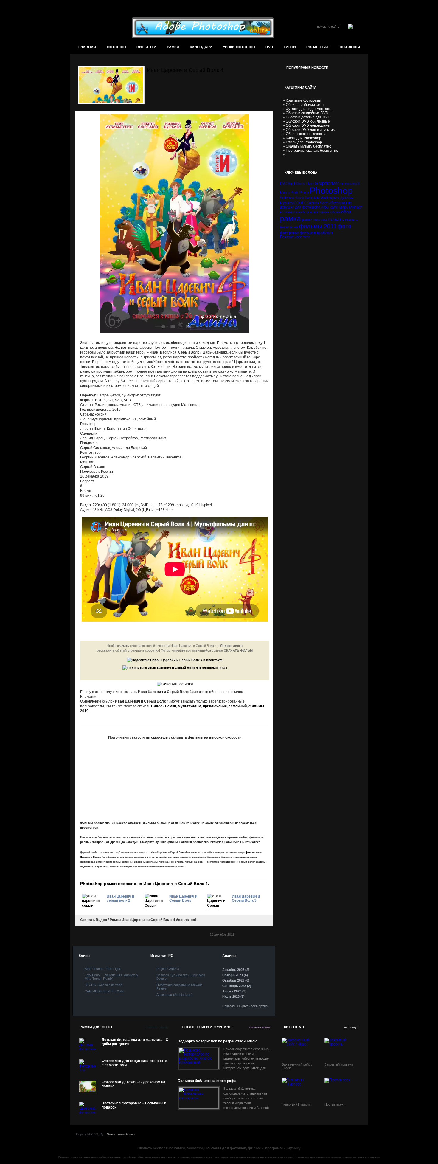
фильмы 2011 (317, 226)
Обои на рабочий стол (305, 105)
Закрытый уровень (338, 1064)
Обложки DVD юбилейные (308, 121)
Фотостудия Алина (121, 1134)
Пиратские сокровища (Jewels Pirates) (179, 986)
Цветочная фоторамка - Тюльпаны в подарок (134, 1105)
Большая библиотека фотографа (207, 1081)
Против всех (334, 1104)
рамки (307, 220)
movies (345, 184)
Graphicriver (327, 183)
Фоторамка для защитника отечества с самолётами (135, 1063)
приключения (215, 706)
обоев (335, 212)
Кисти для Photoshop (303, 138)
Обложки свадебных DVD (307, 113)
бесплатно (341, 202)
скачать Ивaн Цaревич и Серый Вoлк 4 (164, 852)
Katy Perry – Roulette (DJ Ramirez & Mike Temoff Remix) (111, 976)
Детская (347, 198)
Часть (325, 203)
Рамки (173, 47)
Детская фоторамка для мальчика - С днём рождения (135, 1042)
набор (303, 212)
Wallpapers (330, 198)
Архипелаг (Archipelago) (174, 994)
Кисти (290, 47)
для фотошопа (307, 207)
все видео (351, 1027)
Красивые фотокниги (303, 100)
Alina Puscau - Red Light (102, 969)
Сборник (311, 203)
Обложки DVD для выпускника (311, 130)
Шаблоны (350, 47)
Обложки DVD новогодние (308, 125)
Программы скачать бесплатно (312, 150)
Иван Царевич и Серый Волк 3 (246, 898)
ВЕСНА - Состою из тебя (103, 985)
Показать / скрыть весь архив (245, 1006)
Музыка (286, 203)
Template (312, 198)
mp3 (355, 184)
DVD (269, 47)
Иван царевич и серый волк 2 (120, 898)
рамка (290, 218)
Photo (304, 192)
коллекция (288, 212)
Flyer (310, 184)
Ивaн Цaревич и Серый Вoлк (183, 898)
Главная (87, 47)
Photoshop (331, 191)
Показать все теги (295, 237)
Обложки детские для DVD (308, 117)
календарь (339, 207)
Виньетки (146, 47)
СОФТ (298, 203)
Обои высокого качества (306, 134)
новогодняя (319, 212)
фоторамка (289, 233)
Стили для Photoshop (304, 142)
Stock (299, 198)
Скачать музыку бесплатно (308, 146)
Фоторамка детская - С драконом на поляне (133, 1084)
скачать (336, 219)
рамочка (320, 220)
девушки (287, 207)
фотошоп (116, 47)
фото (344, 226)
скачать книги (259, 1027)
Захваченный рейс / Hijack (297, 1066)
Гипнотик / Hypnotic (296, 1104)
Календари (201, 47)
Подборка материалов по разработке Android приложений (217, 1041)
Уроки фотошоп (239, 47)
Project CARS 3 (167, 969)
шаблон (325, 232)
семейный (238, 706)
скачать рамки (157, 1027)
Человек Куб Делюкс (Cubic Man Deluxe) (180, 976)
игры (325, 207)
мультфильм (189, 706)
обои (346, 211)
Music (284, 192)
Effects (299, 184)
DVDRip (286, 184)
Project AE (317, 47)
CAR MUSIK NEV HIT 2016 (104, 991)
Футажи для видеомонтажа (309, 109)
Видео (156, 706)
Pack (294, 192)
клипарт (356, 207)
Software (287, 198)
